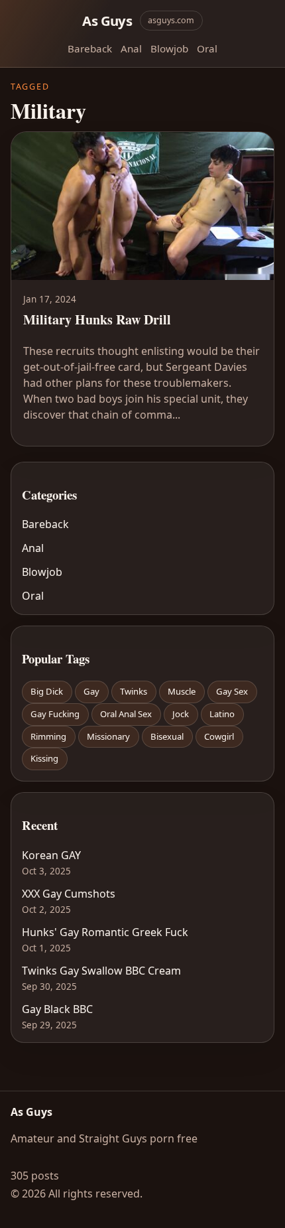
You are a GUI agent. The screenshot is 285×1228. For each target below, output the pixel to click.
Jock (180, 714)
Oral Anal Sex (126, 714)
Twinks (133, 691)
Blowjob (169, 48)
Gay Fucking (55, 714)
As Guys (107, 20)
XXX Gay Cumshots (68, 893)
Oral (207, 48)
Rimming (48, 736)
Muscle (182, 691)
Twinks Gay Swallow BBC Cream (101, 970)
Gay (91, 691)
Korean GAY (51, 855)
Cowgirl (219, 736)
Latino (222, 714)
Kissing (44, 758)
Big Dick (46, 691)
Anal (131, 48)
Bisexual (167, 736)
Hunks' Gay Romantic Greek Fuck (105, 932)
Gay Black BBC (57, 1009)
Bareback (90, 48)
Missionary (108, 736)
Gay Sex (232, 691)
